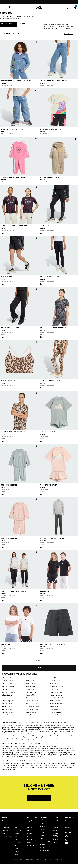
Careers (42, 826)
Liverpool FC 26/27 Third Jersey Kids (14, 226)
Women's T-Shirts (8, 692)
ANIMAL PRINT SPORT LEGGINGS (50, 381)
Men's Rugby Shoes (57, 712)
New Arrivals (5, 830)
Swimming (18, 842)
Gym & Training (19, 830)
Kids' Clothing (31, 692)
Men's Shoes (54, 678)
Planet (42, 835)
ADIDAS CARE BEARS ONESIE (49, 177)
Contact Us (56, 821)
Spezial (29, 827)
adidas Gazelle (7, 689)
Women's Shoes (7, 681)
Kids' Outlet (30, 715)
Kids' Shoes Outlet (32, 709)
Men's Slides (54, 706)
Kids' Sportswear (32, 698)
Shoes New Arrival (56, 686)
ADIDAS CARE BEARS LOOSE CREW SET (13, 177)
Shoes (4, 821)
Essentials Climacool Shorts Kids (52, 644)
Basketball (18, 851)
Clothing (4, 824)
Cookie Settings (28, 859)
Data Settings (18, 859)
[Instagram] (66, 839)
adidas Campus (7, 683)
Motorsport (18, 824)
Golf (16, 836)
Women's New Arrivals (58, 703)
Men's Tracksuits (56, 695)
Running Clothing (32, 695)
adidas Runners (44, 850)
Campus (29, 833)
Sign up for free (37, 798)
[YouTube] (66, 843)
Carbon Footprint (45, 841)
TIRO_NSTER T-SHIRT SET (48, 432)
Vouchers (55, 839)
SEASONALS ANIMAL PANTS (10, 328)
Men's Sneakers (55, 683)
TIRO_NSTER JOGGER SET (9, 485)
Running (17, 827)
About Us (42, 823)
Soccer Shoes (30, 678)
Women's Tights (7, 715)
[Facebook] (66, 836)
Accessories (5, 827)
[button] (36, 42)
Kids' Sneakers (31, 686)
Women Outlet (55, 715)
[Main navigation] (4, 7)
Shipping (55, 827)
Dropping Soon (6, 836)
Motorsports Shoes (32, 706)
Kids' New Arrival (32, 703)
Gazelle (29, 836)
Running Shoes (31, 689)
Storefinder (56, 842)
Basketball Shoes (32, 701)
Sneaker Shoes (55, 681)
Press (41, 838)
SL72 (28, 830)
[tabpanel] (39, 355)
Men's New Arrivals (57, 698)
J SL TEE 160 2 (44, 591)
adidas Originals (8, 701)
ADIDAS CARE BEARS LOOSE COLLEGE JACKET (16, 81)
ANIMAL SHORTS (6, 277)
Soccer (17, 821)
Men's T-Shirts (55, 689)
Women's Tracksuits (9, 698)
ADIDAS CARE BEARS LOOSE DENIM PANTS (53, 81)
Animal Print (30, 845)
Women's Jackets (8, 703)
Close (22, 24)
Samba (29, 824)
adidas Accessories (56, 692)
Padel (16, 848)
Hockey (17, 854)
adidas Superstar (8, 712)
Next (39, 668)
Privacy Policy (39, 859)
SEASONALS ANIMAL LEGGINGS (50, 277)
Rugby (16, 839)
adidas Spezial (7, 695)
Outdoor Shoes (31, 712)
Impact (42, 829)
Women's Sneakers (9, 686)
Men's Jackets (55, 701)
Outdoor (17, 833)
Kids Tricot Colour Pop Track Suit (52, 538)
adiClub (42, 847)
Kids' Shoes (30, 681)
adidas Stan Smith (8, 706)
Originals (29, 821)
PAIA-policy (43, 844)
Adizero (29, 839)
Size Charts (56, 836)
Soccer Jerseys (31, 683)
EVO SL (29, 842)
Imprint (62, 859)
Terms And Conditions (51, 859)
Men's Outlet (54, 709)
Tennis (16, 845)
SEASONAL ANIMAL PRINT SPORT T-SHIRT (53, 328)
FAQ (54, 824)
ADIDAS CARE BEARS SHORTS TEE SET (52, 129)
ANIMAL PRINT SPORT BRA (9, 381)
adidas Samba (7, 678)
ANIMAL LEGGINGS (46, 226)
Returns (55, 830)
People (42, 832)
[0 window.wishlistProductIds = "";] (9, 7)
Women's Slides (7, 709)
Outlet (3, 833)
